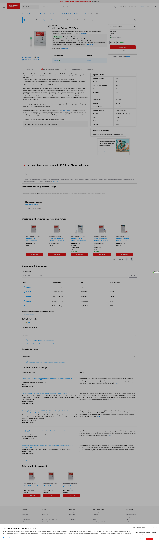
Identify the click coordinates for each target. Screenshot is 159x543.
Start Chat (149, 538)
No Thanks (141, 538)
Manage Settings (7, 537)
